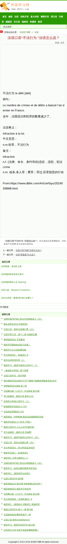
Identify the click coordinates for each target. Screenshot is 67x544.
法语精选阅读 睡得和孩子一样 (17, 514)
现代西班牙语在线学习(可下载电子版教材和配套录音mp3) (30, 381)
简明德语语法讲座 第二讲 (15, 386)
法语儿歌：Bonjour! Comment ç (15, 290)
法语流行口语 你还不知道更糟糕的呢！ (21, 530)
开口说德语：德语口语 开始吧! (17, 432)
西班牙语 (24, 16)
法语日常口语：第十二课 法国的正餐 (20, 334)
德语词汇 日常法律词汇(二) (16, 458)
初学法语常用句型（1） (14, 360)
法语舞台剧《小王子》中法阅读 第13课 (22, 494)
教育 (40, 22)
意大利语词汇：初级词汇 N (16, 355)
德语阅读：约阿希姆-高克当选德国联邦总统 (23, 417)
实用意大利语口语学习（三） (17, 401)
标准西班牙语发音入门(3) (15, 406)
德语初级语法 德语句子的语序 (17, 489)
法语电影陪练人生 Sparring (13, 282)
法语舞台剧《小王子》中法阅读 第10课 (22, 391)
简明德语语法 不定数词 (14, 339)
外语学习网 (25, 32)
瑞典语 (25, 22)
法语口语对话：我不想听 (15, 375)
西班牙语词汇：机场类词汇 (16, 453)
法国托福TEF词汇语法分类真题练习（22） (23, 319)
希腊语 (33, 22)
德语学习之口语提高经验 (15, 350)
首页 (4, 16)
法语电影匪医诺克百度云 (12, 274)
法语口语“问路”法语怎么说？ (29, 250)
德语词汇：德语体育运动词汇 (17, 473)
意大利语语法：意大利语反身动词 (19, 448)
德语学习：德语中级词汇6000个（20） (22, 437)
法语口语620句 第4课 (13, 478)
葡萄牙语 (45, 16)
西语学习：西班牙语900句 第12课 (19, 525)
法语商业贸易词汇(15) (14, 411)
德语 (10, 16)
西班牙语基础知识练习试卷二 (17, 345)
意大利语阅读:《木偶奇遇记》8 (18, 499)
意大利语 (35, 16)
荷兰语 (54, 16)
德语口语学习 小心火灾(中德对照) (19, 427)
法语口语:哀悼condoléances (17, 520)
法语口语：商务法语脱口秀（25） (19, 442)
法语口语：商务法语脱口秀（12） (19, 329)
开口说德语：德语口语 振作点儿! (19, 396)
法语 (16, 16)
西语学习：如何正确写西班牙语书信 (20, 468)
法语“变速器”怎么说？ (26, 254)
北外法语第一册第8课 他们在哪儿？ (17, 298)
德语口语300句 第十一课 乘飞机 (18, 509)
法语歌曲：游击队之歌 (11, 266)
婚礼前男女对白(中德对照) (16, 324)
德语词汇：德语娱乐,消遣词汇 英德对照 (22, 504)
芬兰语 (17, 22)
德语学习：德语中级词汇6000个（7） (21, 365)
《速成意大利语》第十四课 (16, 370)
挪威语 (9, 22)
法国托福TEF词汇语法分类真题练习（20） (23, 463)
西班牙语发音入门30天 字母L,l (17, 422)
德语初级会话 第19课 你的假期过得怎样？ (23, 484)
